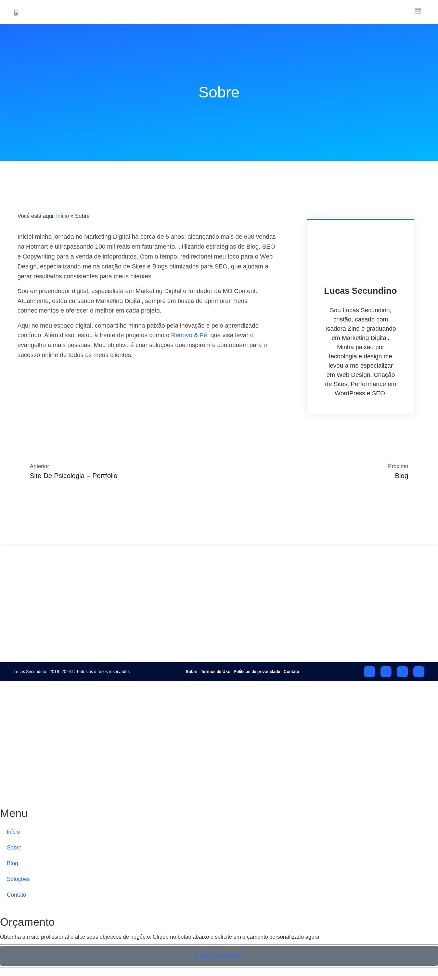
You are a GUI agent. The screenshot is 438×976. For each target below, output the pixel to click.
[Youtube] (369, 671)
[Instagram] (402, 671)
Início (62, 216)
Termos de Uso (215, 671)
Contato (166, 630)
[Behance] (386, 671)
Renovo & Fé (189, 335)
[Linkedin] (418, 671)
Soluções (168, 618)
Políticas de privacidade (257, 671)
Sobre (164, 595)
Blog (162, 606)
